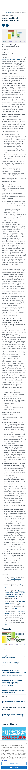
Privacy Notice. (5, 760)
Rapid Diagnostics (16, 579)
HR (22, 581)
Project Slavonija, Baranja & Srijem (11, 59)
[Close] (26, 743)
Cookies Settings (14, 763)
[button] (7, 25)
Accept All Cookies (14, 767)
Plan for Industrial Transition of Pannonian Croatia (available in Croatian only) (13, 664)
